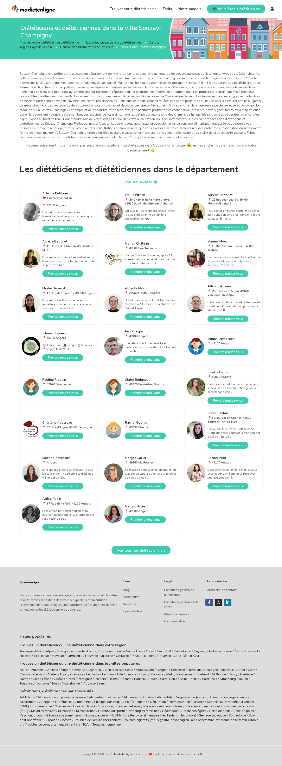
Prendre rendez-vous (63, 229)
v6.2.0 (198, 754)
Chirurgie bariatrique (108, 702)
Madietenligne (123, 754)
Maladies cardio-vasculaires (163, 706)
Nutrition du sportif (111, 711)
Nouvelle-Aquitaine (99, 656)
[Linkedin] (227, 602)
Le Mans (108, 674)
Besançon (178, 670)
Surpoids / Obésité (58, 720)
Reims (113, 679)
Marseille (157, 674)
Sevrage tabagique (212, 715)
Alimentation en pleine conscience (62, 697)
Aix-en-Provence (32, 670)
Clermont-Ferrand (32, 674)
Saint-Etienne (189, 679)
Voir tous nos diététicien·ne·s (141, 550)
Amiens (52, 670)
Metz (170, 674)
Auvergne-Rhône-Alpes (37, 651)
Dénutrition (158, 702)
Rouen (153, 679)
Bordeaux (194, 670)
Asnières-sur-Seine (119, 670)
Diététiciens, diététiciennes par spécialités (56, 691)
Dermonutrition (179, 702)
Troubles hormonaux (106, 724)
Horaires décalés (85, 706)
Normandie (74, 656)
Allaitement (28, 702)
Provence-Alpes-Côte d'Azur (178, 656)
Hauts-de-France (219, 651)
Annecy (79, 670)
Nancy (233, 674)
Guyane (199, 651)
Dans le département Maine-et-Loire (87, 47)
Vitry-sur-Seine (94, 683)
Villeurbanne (71, 683)
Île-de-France (244, 651)
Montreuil (202, 674)
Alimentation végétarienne (228, 697)
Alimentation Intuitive (139, 697)
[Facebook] (209, 602)
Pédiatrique (170, 711)
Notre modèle (190, 8)
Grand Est (164, 651)
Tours (55, 683)
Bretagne (106, 651)
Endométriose (42, 706)
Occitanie (122, 656)
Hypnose (106, 706)
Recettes (129, 604)
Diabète (198, 702)
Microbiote (66, 711)
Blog (126, 590)
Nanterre (246, 674)
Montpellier (184, 674)
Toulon (243, 679)
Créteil (52, 674)
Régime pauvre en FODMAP (104, 715)
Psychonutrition (31, 715)
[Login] (272, 8)
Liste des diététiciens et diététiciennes (114, 42)
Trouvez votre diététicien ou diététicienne (50, 42)
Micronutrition (85, 711)
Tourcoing (42, 683)
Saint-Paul (209, 679)
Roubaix (140, 679)
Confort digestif (136, 702)
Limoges (132, 674)
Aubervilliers (145, 670)
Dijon (64, 674)
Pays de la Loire (143, 656)
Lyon (144, 674)
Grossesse (62, 706)
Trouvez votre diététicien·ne (133, 8)
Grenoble (76, 674)
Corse (150, 651)
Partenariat (131, 597)
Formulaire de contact (221, 590)
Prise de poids (243, 711)
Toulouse (26, 683)
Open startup (132, 611)
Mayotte (58, 656)
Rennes (125, 679)
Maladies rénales (43, 711)
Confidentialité (174, 621)
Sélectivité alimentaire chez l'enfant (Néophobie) (161, 715)
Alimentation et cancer (105, 697)
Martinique (41, 656)
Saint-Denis (168, 679)
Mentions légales (176, 614)
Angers (66, 670)
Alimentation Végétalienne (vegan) (182, 697)
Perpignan (85, 679)
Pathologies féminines (143, 711)
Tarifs (167, 8)
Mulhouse (219, 674)
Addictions (27, 697)
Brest (241, 670)
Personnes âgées (193, 711)
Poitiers (100, 679)
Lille (120, 674)
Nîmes (46, 679)
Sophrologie (237, 715)
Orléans (59, 679)
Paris (71, 679)
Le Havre (92, 674)
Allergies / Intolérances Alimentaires (65, 702)
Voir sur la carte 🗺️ (141, 182)
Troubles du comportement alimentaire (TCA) (57, 724)
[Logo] (33, 8)
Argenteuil (94, 670)
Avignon (162, 670)
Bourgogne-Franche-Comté (77, 651)
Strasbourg (228, 679)
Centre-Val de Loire (129, 651)
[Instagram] (218, 602)
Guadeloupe (182, 651)
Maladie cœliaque (128, 706)
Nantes (25, 679)
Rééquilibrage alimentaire (62, 715)
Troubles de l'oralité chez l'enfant (97, 720)
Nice (36, 679)
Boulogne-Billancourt (219, 670)
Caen (251, 670)
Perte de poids (220, 711)
